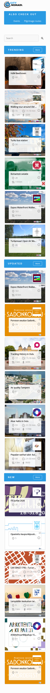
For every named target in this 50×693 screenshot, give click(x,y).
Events (17, 21)
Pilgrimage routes (32, 21)
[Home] (11, 2)
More (37, 50)
